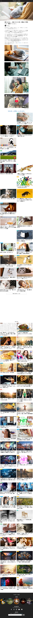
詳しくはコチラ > (21, 613)
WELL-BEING (18, 125)
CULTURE (1, 164)
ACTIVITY (1, 125)
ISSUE (1, 150)
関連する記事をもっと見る (16, 293)
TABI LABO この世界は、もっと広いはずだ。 (16, 111)
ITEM (17, 164)
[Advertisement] (16, 309)
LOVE (17, 280)
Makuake (19, 42)
